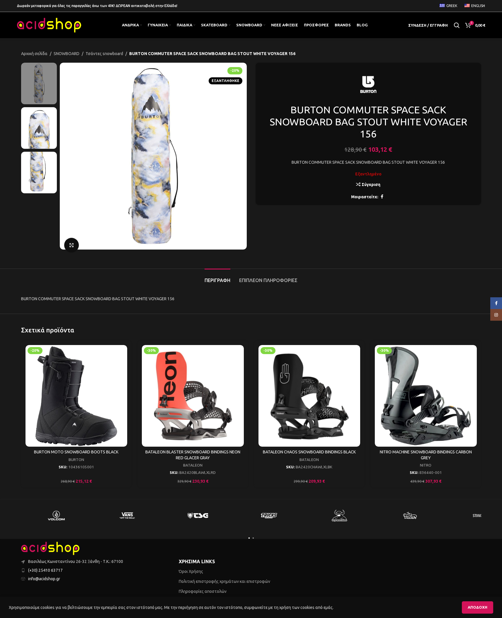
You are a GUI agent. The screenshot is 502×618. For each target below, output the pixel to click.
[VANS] (127, 515)
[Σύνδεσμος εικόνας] (50, 548)
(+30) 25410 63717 (45, 570)
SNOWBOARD (66, 53)
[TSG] (198, 515)
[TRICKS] (268, 515)
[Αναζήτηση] (456, 25)
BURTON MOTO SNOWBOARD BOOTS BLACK (76, 452)
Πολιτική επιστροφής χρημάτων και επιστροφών (224, 581)
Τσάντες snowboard (104, 53)
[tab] (217, 277)
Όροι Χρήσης (191, 571)
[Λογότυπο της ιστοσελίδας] (49, 25)
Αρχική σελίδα (34, 53)
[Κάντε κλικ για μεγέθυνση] (71, 245)
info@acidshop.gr (44, 578)
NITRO (425, 465)
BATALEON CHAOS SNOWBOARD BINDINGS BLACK (309, 452)
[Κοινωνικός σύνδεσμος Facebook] (381, 197)
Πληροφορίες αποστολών (203, 591)
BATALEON (192, 465)
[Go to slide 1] (249, 538)
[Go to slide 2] (253, 538)
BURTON (76, 459)
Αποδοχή (477, 607)
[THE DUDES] (410, 515)
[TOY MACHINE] (339, 515)
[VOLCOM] (56, 515)
